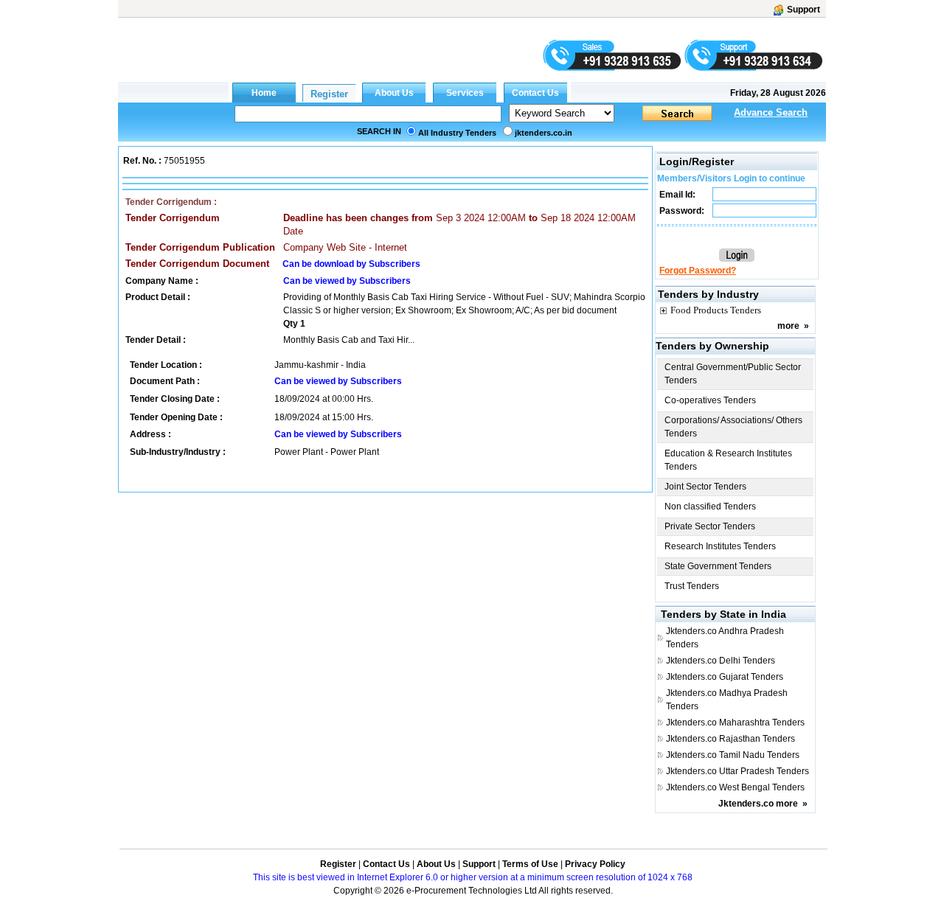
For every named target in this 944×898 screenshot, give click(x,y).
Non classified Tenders (710, 506)
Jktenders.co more (758, 803)
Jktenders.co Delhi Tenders (720, 660)
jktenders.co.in (543, 132)
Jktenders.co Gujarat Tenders (724, 677)
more (788, 326)
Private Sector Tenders (709, 526)
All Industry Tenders (457, 132)
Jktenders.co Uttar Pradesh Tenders (737, 771)
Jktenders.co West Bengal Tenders (735, 787)
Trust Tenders (691, 586)
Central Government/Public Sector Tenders (732, 374)
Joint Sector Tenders (705, 486)
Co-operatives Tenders (710, 400)
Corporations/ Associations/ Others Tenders (733, 427)
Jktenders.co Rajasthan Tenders (730, 739)
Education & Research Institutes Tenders (728, 460)
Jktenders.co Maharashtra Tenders (735, 722)
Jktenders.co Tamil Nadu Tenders (732, 755)
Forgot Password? (697, 270)
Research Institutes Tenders (720, 546)
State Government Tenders (717, 566)
